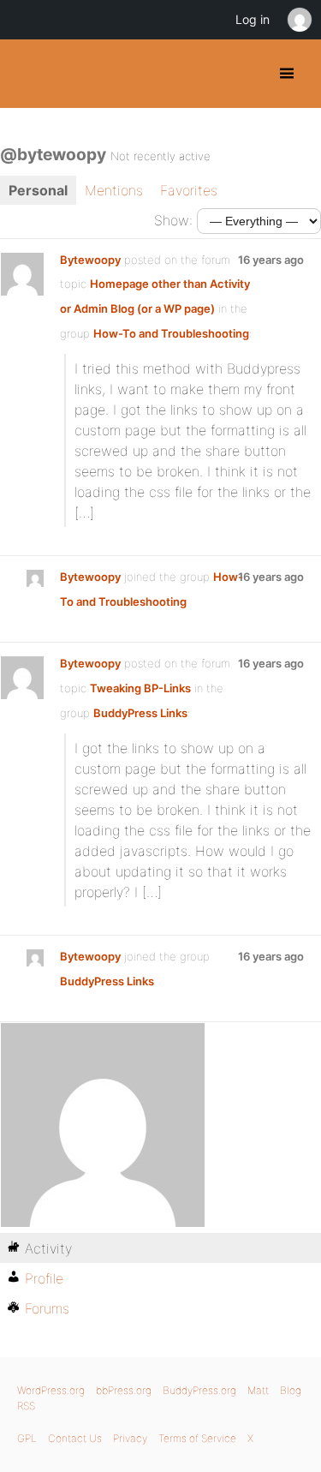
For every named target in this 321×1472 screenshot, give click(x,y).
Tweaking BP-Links (140, 688)
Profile (44, 1278)
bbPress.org (124, 1390)
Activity (48, 1248)
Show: (173, 220)
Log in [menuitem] (252, 19)
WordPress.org (51, 1390)
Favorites (188, 190)
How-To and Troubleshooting (171, 333)
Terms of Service (197, 1438)
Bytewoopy (90, 259)
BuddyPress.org (28, 73)
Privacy (130, 1438)
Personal (38, 190)
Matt (258, 1390)
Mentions (114, 190)
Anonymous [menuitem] (298, 19)
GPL (27, 1438)
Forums (47, 1308)
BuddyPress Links (140, 713)
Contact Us (75, 1438)
